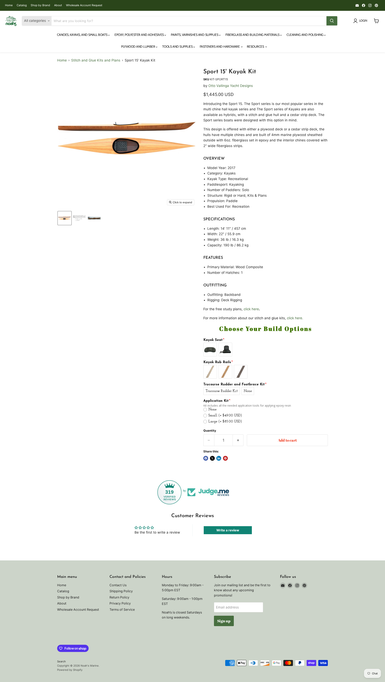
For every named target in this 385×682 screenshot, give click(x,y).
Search (61, 661)
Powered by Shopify (69, 669)
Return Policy (119, 597)
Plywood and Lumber (138, 46)
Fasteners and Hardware (220, 46)
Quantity (209, 430)
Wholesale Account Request (84, 5)
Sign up (223, 621)
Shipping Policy (121, 591)
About (58, 5)
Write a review (227, 530)
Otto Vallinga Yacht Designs (230, 86)
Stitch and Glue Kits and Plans (95, 60)
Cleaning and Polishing (305, 35)
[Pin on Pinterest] (225, 458)
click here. (295, 318)
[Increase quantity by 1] (238, 440)
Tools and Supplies (177, 46)
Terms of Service (122, 609)
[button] (64, 218)
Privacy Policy (120, 603)
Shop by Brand (40, 5)
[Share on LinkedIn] (218, 458)
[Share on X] (212, 458)
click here (251, 309)
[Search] (331, 20)
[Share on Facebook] (205, 458)
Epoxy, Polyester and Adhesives (139, 35)
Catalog (22, 5)
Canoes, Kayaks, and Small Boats (82, 35)
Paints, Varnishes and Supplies (195, 35)
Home (9, 5)
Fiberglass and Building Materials (252, 35)
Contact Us (118, 585)
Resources (256, 46)
